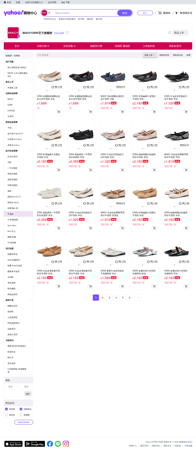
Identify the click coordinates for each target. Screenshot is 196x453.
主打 (17, 46)
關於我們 (144, 445)
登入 (145, 12)
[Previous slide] (38, 75)
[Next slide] (61, 75)
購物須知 (156, 445)
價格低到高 (164, 54)
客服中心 (133, 445)
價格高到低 (178, 54)
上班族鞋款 (149, 46)
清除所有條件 (24, 422)
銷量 (188, 54)
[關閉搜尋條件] (49, 13)
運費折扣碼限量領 (67, 19)
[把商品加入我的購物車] (59, 112)
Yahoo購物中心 (20, 13)
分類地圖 (188, 445)
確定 (28, 393)
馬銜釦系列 (175, 46)
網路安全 (167, 445)
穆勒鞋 (90, 19)
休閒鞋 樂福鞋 (122, 46)
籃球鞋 (81, 19)
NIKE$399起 (50, 19)
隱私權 (178, 445)
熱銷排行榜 (96, 46)
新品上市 (179, 32)
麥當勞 (99, 19)
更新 (190, 441)
